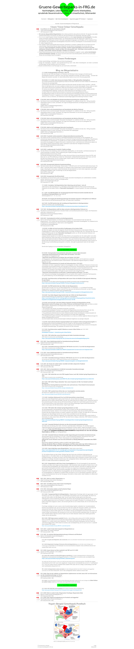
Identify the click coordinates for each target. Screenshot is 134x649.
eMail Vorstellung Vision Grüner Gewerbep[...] (52, 480)
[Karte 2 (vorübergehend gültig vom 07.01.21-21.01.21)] (67, 632)
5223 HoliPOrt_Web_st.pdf (47, 172)
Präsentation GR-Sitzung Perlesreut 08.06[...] (52, 213)
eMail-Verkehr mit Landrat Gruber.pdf (50, 530)
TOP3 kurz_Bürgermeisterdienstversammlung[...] (52, 145)
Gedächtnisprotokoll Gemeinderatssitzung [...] (52, 343)
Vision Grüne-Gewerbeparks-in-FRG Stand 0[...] (52, 30)
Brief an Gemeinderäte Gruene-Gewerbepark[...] (52, 370)
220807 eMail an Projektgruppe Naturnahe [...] (52, 132)
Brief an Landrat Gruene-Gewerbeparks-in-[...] (51, 594)
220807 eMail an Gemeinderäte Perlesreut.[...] (52, 114)
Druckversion (42, 645)
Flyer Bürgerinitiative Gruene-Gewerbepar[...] (51, 576)
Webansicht (93, 647)
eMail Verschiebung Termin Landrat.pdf (50, 365)
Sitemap (47, 645)
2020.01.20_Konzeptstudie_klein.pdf (50, 180)
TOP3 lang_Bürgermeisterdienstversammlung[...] (52, 160)
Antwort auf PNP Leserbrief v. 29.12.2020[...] (51, 551)
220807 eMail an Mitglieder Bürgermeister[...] (52, 105)
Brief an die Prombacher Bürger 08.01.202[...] (52, 490)
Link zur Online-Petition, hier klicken (67, 249)
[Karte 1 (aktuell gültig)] (67, 613)
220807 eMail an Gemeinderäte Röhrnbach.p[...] (52, 123)
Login (95, 645)
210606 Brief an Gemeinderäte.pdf (49, 224)
